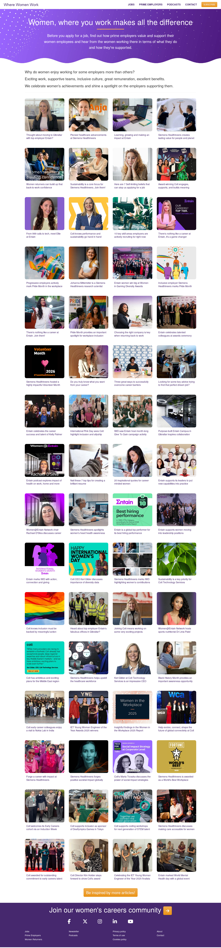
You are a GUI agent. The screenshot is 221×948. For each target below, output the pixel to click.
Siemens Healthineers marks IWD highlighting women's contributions (132, 580)
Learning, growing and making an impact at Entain (131, 136)
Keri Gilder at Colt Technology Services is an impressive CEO (130, 679)
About (159, 931)
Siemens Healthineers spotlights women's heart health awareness (87, 531)
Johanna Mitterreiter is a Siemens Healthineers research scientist (87, 284)
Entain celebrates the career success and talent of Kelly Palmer (44, 432)
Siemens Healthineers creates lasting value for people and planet (176, 136)
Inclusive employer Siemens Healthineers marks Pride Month (175, 284)
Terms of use (119, 935)
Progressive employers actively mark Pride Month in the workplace (44, 284)
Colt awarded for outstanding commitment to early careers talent (44, 876)
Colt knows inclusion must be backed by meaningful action (41, 630)
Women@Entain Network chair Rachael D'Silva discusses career (43, 531)
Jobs (27, 931)
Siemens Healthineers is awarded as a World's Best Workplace (175, 778)
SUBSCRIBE (209, 4)
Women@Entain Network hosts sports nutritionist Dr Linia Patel (174, 630)
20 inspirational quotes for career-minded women (131, 482)
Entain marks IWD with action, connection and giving (41, 580)
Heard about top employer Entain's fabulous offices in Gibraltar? (88, 630)
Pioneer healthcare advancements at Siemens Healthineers (88, 136)
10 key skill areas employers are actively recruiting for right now (131, 235)
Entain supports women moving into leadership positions (174, 531)
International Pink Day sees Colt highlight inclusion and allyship (87, 432)
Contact (160, 935)
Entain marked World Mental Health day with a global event (174, 876)
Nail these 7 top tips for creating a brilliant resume (87, 482)
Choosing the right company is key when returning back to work (132, 334)
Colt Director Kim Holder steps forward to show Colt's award (85, 876)
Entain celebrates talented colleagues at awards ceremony (175, 334)
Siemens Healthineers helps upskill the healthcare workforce (88, 679)
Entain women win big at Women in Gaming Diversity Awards (131, 284)
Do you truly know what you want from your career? (87, 383)
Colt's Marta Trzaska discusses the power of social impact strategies (132, 778)
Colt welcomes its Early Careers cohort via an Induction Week (42, 827)
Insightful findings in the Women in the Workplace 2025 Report (132, 728)
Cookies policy (119, 939)
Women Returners (33, 939)
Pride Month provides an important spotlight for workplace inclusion (88, 334)
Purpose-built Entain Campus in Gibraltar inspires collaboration (174, 432)
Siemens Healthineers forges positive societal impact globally (86, 778)
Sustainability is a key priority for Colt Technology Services (174, 580)
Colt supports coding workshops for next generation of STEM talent (132, 827)
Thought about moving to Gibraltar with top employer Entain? (44, 136)
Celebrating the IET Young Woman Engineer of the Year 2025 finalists (132, 876)
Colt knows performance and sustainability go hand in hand (85, 235)
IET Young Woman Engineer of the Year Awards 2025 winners (88, 728)
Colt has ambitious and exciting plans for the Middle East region (42, 679)
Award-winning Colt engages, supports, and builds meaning (173, 185)
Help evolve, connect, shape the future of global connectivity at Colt (176, 728)
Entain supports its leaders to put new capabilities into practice (175, 482)
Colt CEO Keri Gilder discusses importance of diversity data (86, 580)
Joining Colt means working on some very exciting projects (130, 630)
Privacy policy (119, 931)
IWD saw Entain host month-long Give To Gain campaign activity (131, 432)
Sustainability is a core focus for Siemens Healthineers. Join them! (87, 185)
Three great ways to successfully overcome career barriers (131, 383)
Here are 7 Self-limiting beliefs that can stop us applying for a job (132, 185)
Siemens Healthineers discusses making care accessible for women (176, 827)
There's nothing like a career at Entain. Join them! (42, 334)
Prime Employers (33, 935)
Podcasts (73, 935)
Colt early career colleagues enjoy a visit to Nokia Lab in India (44, 728)
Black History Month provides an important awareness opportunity (175, 679)
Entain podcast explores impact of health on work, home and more (44, 482)
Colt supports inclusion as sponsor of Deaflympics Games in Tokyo (88, 827)
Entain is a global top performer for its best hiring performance (132, 531)
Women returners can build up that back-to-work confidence (44, 185)
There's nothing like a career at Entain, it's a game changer (174, 235)
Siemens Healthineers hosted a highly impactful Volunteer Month (43, 383)
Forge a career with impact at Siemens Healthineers (41, 778)
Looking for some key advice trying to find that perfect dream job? (176, 383)
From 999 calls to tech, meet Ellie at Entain (43, 235)
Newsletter (74, 931)
